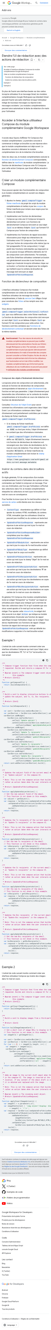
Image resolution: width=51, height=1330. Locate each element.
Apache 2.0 (24, 1164)
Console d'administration (11, 1242)
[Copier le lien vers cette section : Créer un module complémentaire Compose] (17, 184)
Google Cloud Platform (10, 1301)
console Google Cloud (10, 1249)
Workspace (27, 3)
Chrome (5, 1294)
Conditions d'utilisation (10, 1231)
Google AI (5, 1305)
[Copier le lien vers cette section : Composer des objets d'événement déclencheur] (46, 378)
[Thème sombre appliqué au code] (43, 660)
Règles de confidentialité (30, 1319)
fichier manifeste (14, 203)
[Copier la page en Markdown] (39, 60)
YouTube (5, 1275)
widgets (5, 304)
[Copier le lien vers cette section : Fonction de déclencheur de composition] (4, 285)
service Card (30, 298)
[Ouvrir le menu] (3, 3)
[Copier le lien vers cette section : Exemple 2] (17, 967)
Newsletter (6, 1267)
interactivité (28, 611)
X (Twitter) (6, 1271)
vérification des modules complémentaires (24, 370)
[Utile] (26, 45)
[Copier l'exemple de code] (47, 660)
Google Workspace (16, 38)
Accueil (4, 38)
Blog (3, 1263)
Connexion (44, 3)
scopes (40, 206)
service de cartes (9, 502)
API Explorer (6, 1253)
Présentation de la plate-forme (13, 1216)
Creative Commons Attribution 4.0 (18, 1162)
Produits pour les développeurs (13, 1220)
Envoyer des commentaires (16, 50)
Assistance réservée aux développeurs (16, 1228)
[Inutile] (30, 45)
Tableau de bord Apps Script (12, 1246)
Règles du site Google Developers (16, 1166)
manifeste (19, 162)
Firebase (5, 1298)
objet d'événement (35, 388)
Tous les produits (8, 1309)
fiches (21, 301)
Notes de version (8, 1224)
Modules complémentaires (36, 38)
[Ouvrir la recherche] (36, 2)
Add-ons (6, 10)
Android (5, 1290)
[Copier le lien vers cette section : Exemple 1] (17, 640)
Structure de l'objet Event (21, 405)
